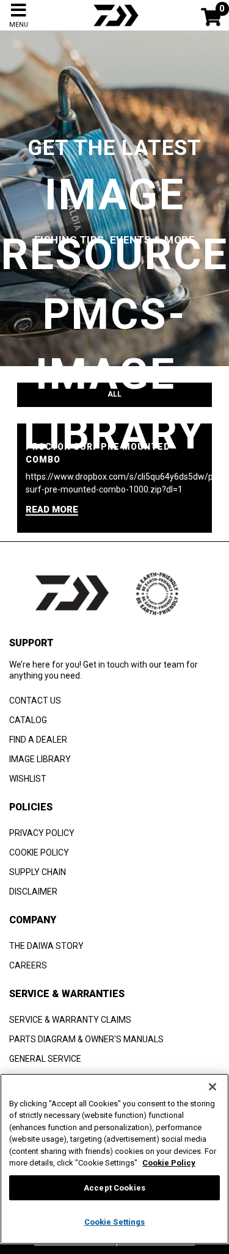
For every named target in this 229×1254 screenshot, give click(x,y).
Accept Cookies (114, 1187)
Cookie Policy (168, 1162)
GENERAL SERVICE (45, 1059)
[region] (114, 1158)
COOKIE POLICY (39, 852)
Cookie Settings (114, 1222)
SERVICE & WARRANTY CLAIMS (70, 1020)
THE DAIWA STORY (46, 946)
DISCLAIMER (33, 891)
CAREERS (28, 965)
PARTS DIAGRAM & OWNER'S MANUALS (86, 1039)
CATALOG (28, 720)
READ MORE (52, 510)
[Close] (212, 1086)
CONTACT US (35, 700)
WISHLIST (27, 778)
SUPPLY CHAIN (37, 872)
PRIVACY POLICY (42, 833)
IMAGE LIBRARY (40, 759)
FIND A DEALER (38, 739)
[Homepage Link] (114, 27)
